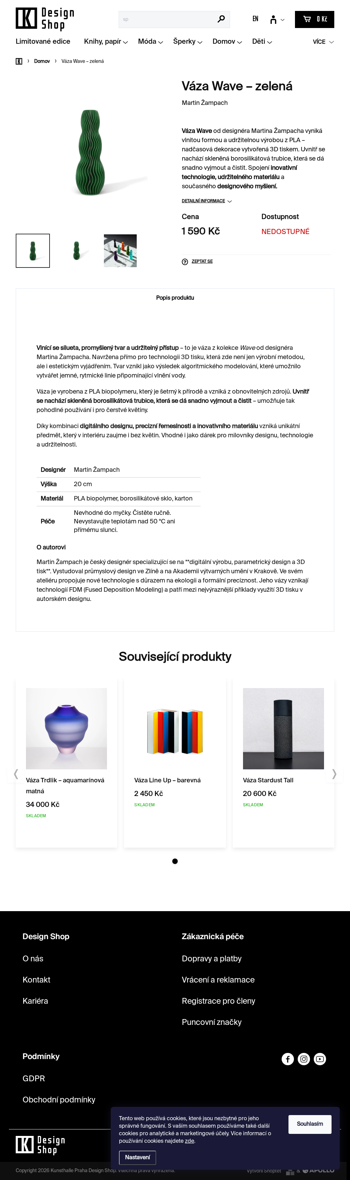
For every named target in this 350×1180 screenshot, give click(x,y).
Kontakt (36, 980)
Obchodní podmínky (59, 1100)
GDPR (34, 1079)
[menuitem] (46, 42)
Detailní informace (203, 201)
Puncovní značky (212, 1023)
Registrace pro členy (218, 1001)
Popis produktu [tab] (175, 298)
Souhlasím (310, 1124)
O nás (33, 959)
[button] (175, 861)
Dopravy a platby (212, 959)
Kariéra (35, 1001)
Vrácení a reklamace (218, 980)
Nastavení (137, 1158)
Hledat (221, 20)
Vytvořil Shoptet (264, 1171)
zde (189, 1141)
